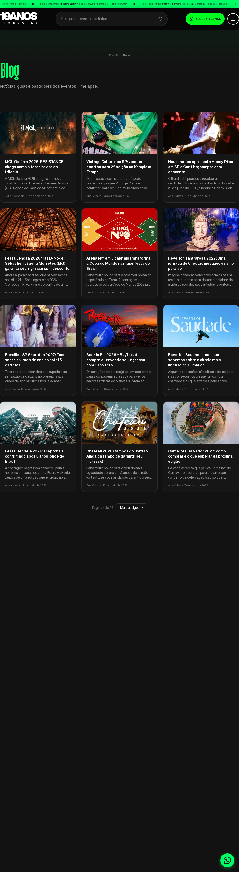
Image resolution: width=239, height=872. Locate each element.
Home (113, 54)
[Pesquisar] (160, 19)
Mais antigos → (131, 507)
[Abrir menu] (233, 19)
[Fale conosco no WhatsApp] (227, 860)
